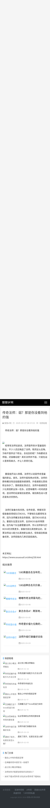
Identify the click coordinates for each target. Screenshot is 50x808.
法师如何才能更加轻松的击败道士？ (20, 772)
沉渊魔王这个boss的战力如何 (30, 704)
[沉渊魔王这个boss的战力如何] (9, 704)
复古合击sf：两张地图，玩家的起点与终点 (31, 611)
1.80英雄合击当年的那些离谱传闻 (31, 572)
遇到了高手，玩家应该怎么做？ (31, 736)
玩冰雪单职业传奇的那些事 (29, 716)
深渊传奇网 (19, 790)
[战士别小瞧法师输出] (9, 663)
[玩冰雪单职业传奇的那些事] (9, 716)
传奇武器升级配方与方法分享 (30, 673)
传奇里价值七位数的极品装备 (31, 624)
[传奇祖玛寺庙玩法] (9, 684)
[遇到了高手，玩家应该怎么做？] (9, 737)
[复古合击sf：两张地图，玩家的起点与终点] (10, 613)
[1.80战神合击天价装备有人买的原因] (10, 588)
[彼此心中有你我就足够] (9, 694)
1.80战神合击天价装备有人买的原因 (31, 585)
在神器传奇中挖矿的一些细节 (17, 762)
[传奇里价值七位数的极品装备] (10, 626)
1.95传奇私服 (29, 793)
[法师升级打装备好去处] (10, 639)
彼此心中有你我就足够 (27, 694)
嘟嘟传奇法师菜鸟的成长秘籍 (31, 598)
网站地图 (36, 797)
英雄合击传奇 (39, 790)
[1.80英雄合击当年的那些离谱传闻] (10, 575)
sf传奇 (29, 790)
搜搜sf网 (30, 797)
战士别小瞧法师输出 (26, 663)
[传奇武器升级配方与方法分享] (9, 673)
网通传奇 (17, 793)
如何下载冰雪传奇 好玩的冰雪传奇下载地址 (23, 776)
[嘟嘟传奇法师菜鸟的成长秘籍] (10, 600)
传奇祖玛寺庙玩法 (25, 683)
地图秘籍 (43, 423)
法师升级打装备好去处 (31, 636)
